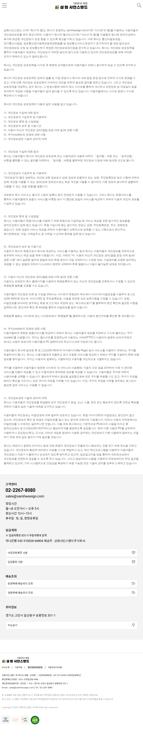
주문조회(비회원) (55, 667)
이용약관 (18, 667)
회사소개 (6, 667)
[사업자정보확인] (73, 675)
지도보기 (12, 625)
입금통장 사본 (15, 561)
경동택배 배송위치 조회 (20, 592)
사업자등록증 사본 (18, 552)
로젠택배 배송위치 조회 (20, 583)
